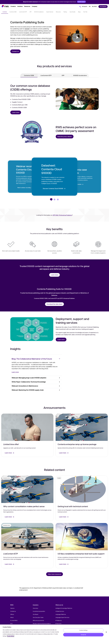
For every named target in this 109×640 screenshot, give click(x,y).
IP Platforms (59, 620)
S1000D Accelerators (39, 12)
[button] (5, 6)
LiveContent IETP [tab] (46, 75)
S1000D (27, 29)
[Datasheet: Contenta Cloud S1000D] (51, 199)
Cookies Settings (83, 630)
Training (65, 12)
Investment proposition (39, 611)
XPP (30, 12)
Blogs (79, 12)
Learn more (15, 372)
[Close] (106, 632)
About (11, 617)
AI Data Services (60, 611)
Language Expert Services (62, 617)
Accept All (83, 634)
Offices (12, 614)
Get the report (81, 1)
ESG (11, 623)
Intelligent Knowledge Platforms (64, 608)
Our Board (35, 614)
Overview (35, 608)
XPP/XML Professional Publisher (62, 215)
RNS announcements (38, 620)
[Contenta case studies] (54, 199)
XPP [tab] (63, 75)
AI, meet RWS (13, 620)
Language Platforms (61, 614)
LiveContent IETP (23, 12)
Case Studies (72, 12)
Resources (58, 12)
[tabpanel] (54, 95)
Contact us (13, 611)
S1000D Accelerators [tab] (80, 75)
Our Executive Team (38, 617)
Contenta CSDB (12, 12)
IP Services (58, 623)
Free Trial (85, 12)
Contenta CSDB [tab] (29, 75)
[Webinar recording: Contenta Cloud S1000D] (58, 199)
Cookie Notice (10, 636)
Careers (12, 608)
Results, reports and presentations (42, 623)
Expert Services (49, 12)
